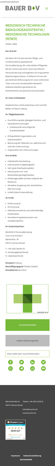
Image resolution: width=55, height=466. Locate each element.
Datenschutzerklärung (32, 455)
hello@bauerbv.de (30, 409)
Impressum (15, 455)
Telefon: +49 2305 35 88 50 (33, 401)
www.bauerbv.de (29, 413)
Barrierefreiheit (26, 459)
